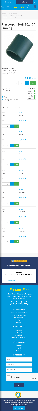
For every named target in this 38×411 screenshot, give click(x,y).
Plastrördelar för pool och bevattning (12, 15)
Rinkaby (19, 346)
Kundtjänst (19, 320)
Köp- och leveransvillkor (19, 313)
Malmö (19, 348)
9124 (20, 113)
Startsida (4, 13)
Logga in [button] (35, 2)
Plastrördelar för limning (9, 17)
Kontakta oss (19, 330)
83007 (21, 190)
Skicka (19, 385)
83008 (21, 209)
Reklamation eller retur (19, 337)
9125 (20, 132)
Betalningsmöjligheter (19, 315)
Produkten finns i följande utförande (15, 108)
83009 (21, 228)
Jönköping (19, 350)
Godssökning (19, 335)
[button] (2, 7)
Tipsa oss (19, 333)
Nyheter (19, 322)
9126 (20, 151)
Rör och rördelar (13, 13)
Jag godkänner (19, 408)
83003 (21, 170)
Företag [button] (24, 2)
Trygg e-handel (19, 317)
